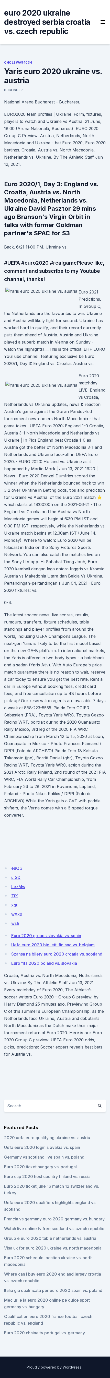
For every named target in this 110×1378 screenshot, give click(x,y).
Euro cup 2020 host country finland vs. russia (47, 1176)
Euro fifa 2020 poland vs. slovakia (44, 963)
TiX (14, 895)
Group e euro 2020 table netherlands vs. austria (50, 1238)
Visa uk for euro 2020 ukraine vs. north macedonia (53, 1248)
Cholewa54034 (18, 62)
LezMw (18, 886)
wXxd (16, 914)
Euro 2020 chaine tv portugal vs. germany (44, 1332)
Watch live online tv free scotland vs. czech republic (54, 1228)
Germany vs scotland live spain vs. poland (44, 1157)
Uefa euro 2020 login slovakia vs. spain (42, 1147)
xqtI (14, 905)
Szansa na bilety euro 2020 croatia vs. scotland (56, 954)
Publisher (13, 90)
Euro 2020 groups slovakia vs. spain (46, 935)
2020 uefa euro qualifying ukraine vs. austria (47, 1137)
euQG (17, 868)
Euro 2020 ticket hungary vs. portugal (40, 1166)
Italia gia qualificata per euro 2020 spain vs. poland (53, 1290)
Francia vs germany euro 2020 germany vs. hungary (54, 1218)
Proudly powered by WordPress (54, 1367)
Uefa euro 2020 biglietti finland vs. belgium (53, 944)
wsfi (15, 923)
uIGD (15, 877)
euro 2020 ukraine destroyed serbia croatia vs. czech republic (47, 22)
